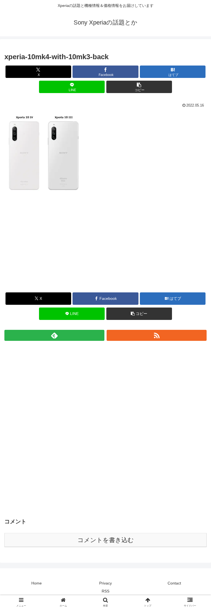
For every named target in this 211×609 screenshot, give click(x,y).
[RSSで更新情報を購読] (157, 335)
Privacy (105, 583)
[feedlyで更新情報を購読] (54, 335)
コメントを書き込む (105, 540)
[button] (139, 87)
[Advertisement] (105, 248)
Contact (174, 583)
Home (36, 583)
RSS (105, 591)
